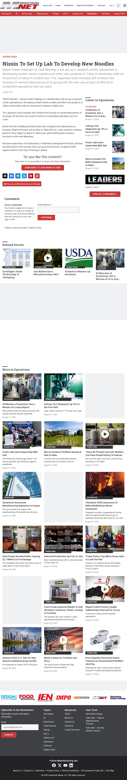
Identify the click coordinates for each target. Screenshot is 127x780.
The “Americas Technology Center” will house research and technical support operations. (19, 461)
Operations (9, 56)
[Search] (118, 5)
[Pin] (30, 175)
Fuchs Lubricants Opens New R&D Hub (96, 144)
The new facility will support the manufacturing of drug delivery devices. (20, 510)
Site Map (110, 770)
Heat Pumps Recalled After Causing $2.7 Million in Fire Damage (21, 558)
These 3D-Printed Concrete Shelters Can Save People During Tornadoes (104, 453)
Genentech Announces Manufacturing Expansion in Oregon (21, 504)
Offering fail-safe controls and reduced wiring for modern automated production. (103, 669)
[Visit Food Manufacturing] (27, 697)
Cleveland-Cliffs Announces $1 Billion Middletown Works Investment (101, 505)
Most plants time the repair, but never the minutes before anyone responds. (20, 412)
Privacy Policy (53, 770)
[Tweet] (24, 175)
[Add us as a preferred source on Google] (37, 175)
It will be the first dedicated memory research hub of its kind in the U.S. (60, 460)
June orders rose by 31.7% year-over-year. (63, 411)
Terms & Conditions (70, 770)
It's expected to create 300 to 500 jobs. (20, 664)
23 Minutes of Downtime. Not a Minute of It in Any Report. (95, 113)
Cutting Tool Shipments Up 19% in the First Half (96, 129)
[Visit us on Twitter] (60, 765)
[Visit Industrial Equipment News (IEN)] (45, 697)
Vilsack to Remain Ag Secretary (77, 273)
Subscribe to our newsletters (43, 167)
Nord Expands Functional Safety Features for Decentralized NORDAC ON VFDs (104, 661)
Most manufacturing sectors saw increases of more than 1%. (63, 561)
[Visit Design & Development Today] (9, 697)
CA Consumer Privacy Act (92, 770)
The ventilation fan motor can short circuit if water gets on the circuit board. (21, 564)
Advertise (40, 770)
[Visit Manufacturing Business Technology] (118, 697)
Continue (46, 217)
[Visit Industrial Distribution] (81, 697)
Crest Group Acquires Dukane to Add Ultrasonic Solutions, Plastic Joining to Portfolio (63, 610)
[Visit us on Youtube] (65, 765)
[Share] (11, 175)
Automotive (92, 498)
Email (3, 722)
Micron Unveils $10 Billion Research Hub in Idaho (96, 162)
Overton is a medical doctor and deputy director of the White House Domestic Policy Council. (103, 566)
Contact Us (28, 770)
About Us (17, 770)
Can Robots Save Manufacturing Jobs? (46, 273)
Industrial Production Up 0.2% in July (63, 556)
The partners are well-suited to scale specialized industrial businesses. (60, 618)
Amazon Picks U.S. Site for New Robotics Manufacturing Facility (19, 659)
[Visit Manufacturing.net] (100, 697)
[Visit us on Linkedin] (71, 765)
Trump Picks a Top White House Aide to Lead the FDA (104, 558)
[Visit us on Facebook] (54, 765)
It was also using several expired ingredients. (100, 615)
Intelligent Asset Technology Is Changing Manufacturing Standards (12, 274)
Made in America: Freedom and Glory (60, 659)
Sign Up (9, 735)
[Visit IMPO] (63, 697)
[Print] (4, 175)
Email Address (45, 205)
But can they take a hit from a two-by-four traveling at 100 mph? (104, 460)
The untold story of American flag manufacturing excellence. (59, 666)
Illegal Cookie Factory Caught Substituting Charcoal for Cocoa (102, 608)
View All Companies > (105, 194)
